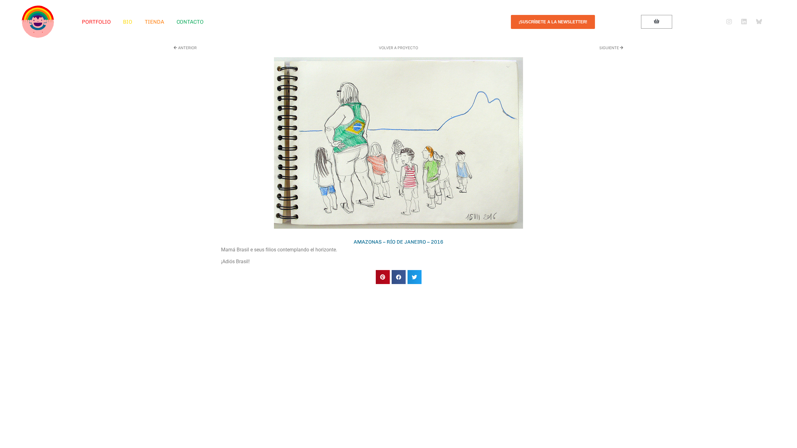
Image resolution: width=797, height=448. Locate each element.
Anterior (187, 47)
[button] (383, 277)
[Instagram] (729, 21)
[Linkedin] (744, 21)
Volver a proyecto (398, 47)
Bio (127, 22)
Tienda (154, 22)
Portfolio (96, 22)
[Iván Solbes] (38, 22)
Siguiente (609, 47)
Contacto (190, 22)
